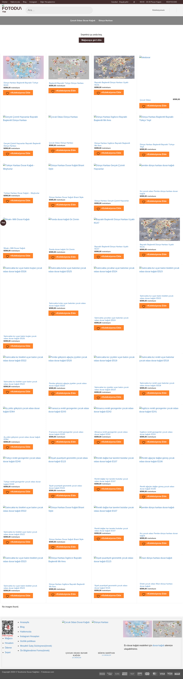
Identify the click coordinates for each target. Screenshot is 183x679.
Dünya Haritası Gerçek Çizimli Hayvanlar (111, 201)
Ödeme (8, 648)
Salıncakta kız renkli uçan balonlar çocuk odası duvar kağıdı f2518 (157, 384)
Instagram (33, 2)
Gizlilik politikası (28, 641)
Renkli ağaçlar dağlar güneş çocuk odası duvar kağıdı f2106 (157, 488)
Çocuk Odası (145, 100)
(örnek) (46, 650)
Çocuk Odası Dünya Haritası (61, 143)
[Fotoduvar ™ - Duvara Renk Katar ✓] (12, 10)
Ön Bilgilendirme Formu (31, 650)
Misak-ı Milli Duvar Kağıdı (14, 248)
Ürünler (5, 2)
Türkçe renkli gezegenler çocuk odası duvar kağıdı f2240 (22, 483)
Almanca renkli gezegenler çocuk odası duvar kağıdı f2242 (111, 433)
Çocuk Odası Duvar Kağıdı (82, 20)
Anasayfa (24, 622)
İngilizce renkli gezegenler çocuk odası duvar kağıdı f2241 (156, 433)
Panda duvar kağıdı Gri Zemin (62, 249)
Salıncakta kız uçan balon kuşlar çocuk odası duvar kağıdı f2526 (20, 337)
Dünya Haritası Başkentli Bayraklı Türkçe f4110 (21, 84)
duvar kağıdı (158, 645)
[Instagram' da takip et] (179, 2)
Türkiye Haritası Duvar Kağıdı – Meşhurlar (21, 193)
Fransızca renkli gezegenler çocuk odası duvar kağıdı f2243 (66, 433)
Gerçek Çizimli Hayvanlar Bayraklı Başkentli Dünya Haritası (22, 144)
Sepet (7, 652)
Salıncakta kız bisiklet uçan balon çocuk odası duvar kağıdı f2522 (20, 383)
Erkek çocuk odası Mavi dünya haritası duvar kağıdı (156, 585)
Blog (24, 2)
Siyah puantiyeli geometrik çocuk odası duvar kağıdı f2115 (65, 487)
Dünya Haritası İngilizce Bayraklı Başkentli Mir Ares (112, 144)
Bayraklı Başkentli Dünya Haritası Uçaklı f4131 (111, 83)
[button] (173, 10)
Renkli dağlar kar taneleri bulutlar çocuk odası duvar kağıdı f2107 (111, 480)
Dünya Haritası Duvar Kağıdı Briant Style (66, 197)
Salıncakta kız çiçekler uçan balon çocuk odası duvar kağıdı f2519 (111, 388)
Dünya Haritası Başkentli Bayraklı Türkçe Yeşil (157, 145)
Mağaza (8, 638)
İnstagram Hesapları (29, 636)
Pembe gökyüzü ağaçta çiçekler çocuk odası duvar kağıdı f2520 (68, 384)
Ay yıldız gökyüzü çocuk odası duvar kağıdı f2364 (22, 438)
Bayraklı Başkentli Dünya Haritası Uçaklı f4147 (111, 248)
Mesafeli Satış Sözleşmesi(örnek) (36, 646)
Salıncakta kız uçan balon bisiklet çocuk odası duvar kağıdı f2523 (156, 297)
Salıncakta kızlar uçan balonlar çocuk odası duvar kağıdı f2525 (67, 304)
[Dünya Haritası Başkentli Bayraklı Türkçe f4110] (137, 629)
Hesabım (9, 643)
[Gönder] (114, 10)
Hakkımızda (15, 2)
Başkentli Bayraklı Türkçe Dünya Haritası (66, 83)
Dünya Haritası (106, 20)
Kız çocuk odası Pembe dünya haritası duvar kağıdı (159, 192)
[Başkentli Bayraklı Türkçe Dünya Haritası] (167, 629)
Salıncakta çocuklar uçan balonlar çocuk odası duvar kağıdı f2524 (111, 319)
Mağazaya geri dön (91, 40)
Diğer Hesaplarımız (47, 2)
